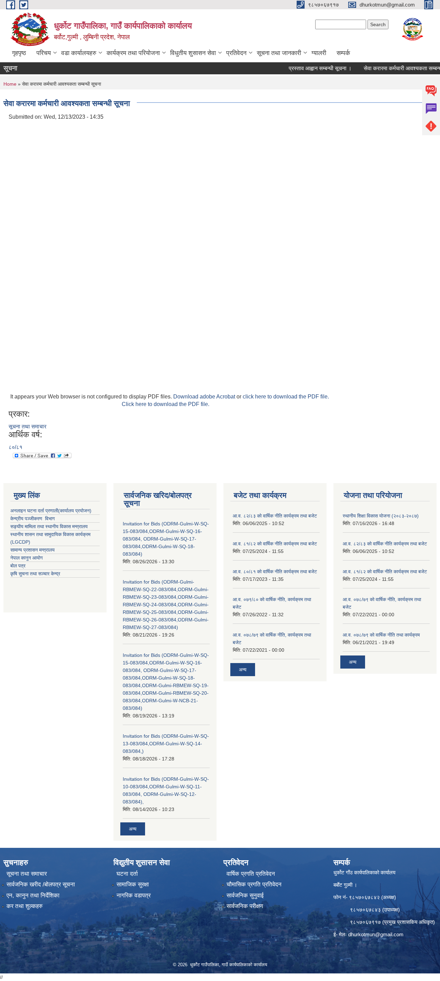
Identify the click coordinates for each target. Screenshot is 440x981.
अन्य (132, 829)
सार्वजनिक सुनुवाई (245, 895)
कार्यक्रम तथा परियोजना (133, 53)
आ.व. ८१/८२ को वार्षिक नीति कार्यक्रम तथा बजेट (275, 543)
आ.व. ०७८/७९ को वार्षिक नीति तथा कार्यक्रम (381, 635)
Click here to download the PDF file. (165, 404)
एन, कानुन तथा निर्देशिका (33, 895)
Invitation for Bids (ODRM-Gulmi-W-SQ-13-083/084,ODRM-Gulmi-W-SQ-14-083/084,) (166, 743)
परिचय (43, 53)
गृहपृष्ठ (19, 53)
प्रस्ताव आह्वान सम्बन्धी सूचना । (307, 68)
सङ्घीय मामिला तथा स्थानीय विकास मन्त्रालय (49, 526)
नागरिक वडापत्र (134, 895)
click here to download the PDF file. (286, 396)
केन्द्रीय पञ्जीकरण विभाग (32, 518)
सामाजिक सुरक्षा (133, 884)
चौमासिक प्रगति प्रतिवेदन (254, 884)
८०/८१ (15, 447)
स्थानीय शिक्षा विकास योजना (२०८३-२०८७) (381, 516)
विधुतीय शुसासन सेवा (193, 53)
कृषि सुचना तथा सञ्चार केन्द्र (35, 573)
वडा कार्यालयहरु (78, 53)
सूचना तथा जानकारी (279, 53)
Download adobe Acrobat (204, 396)
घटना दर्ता (127, 874)
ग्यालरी (318, 53)
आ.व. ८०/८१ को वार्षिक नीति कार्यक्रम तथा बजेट (275, 571)
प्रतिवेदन (236, 53)
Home (9, 84)
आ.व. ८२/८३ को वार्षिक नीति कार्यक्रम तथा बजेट (275, 516)
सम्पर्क (343, 53)
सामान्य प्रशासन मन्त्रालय (32, 550)
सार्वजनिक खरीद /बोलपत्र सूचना (41, 884)
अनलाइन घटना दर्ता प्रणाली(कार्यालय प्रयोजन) (50, 510)
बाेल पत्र (17, 565)
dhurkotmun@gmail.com (376, 934)
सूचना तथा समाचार (27, 426)
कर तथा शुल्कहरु (25, 906)
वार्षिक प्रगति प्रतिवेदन (251, 874)
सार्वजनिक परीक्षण (245, 906)
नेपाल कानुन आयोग (26, 558)
